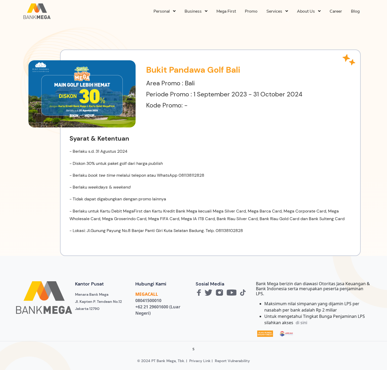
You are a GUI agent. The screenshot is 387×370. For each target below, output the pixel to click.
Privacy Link (200, 360)
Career (336, 11)
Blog (355, 11)
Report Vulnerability (232, 360)
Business (195, 11)
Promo (251, 11)
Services (275, 11)
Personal (163, 11)
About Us (307, 11)
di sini (301, 322)
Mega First (226, 11)
